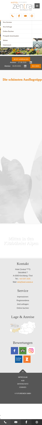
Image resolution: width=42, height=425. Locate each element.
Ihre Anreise (7, 22)
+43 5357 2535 (24, 279)
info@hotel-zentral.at (25, 282)
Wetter (5, 40)
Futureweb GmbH (23, 393)
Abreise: (7, 66)
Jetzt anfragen (21, 59)
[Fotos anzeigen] (37, 45)
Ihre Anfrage (7, 27)
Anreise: (13, 62)
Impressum (7, 45)
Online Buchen (8, 31)
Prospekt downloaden (11, 36)
